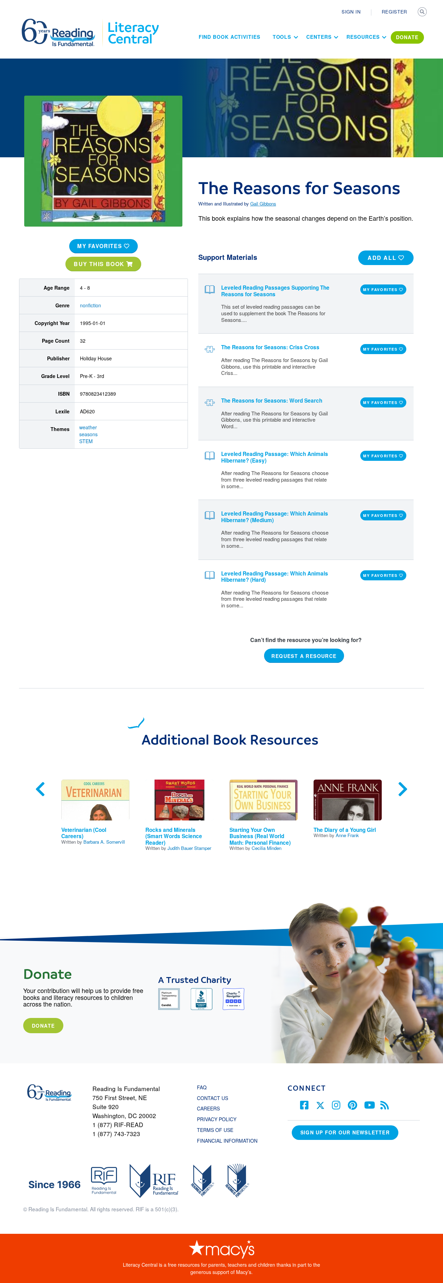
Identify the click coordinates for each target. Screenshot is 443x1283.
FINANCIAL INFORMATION (227, 1140)
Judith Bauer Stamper (189, 848)
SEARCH (423, 12)
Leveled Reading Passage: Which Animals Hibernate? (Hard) (274, 577)
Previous (40, 789)
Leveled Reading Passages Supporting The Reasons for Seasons (275, 291)
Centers (318, 36)
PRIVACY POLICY (216, 1119)
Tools (282, 36)
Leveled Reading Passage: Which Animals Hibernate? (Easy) (274, 457)
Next (403, 789)
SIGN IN (351, 11)
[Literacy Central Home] (133, 22)
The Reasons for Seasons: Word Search (271, 400)
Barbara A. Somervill (104, 841)
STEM (86, 441)
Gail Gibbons (263, 203)
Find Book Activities (229, 36)
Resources (362, 36)
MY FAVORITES (100, 246)
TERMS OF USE (218, 1129)
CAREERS (208, 1108)
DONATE (407, 37)
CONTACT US (214, 1098)
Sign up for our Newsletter (345, 1132)
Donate (43, 1025)
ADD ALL (383, 258)
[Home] (63, 22)
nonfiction (90, 305)
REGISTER (394, 11)
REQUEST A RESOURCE (303, 655)
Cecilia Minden (266, 848)
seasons (88, 434)
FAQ (202, 1087)
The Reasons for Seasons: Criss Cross (270, 347)
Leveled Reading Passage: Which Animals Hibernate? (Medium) (274, 517)
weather (88, 427)
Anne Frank (347, 835)
